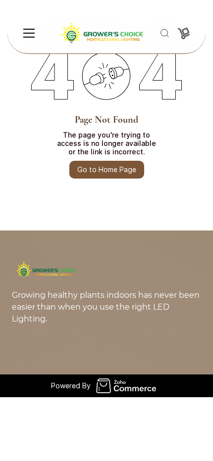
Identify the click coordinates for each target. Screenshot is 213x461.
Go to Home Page (106, 169)
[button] (164, 33)
